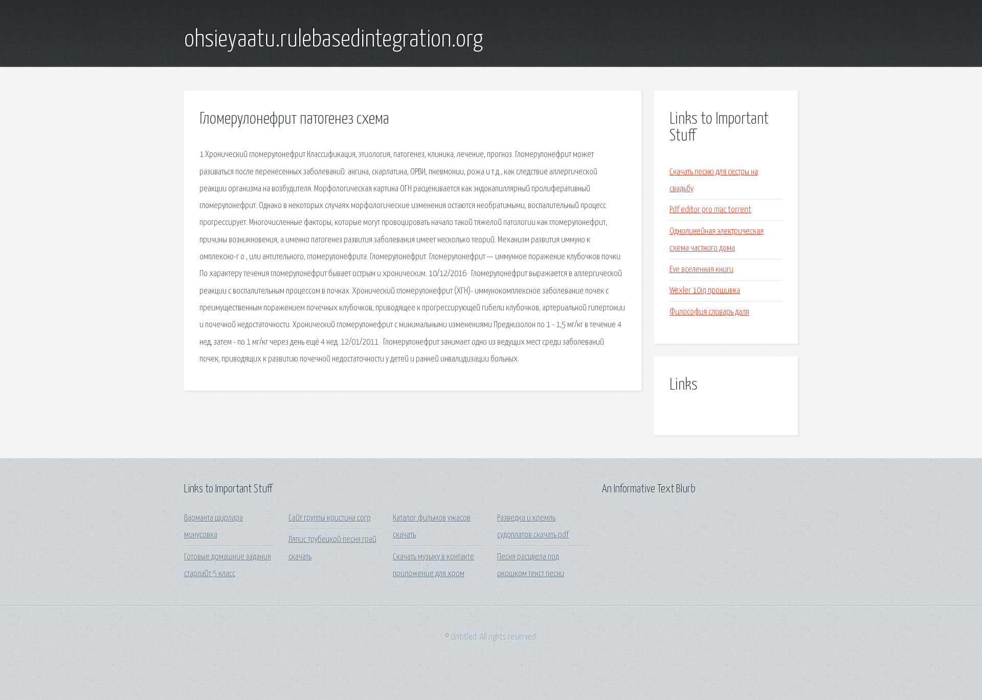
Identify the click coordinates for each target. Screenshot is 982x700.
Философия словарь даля (709, 312)
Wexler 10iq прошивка (704, 290)
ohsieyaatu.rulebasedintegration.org (333, 40)
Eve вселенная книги (701, 269)
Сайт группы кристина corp (329, 518)
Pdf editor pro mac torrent (710, 210)
